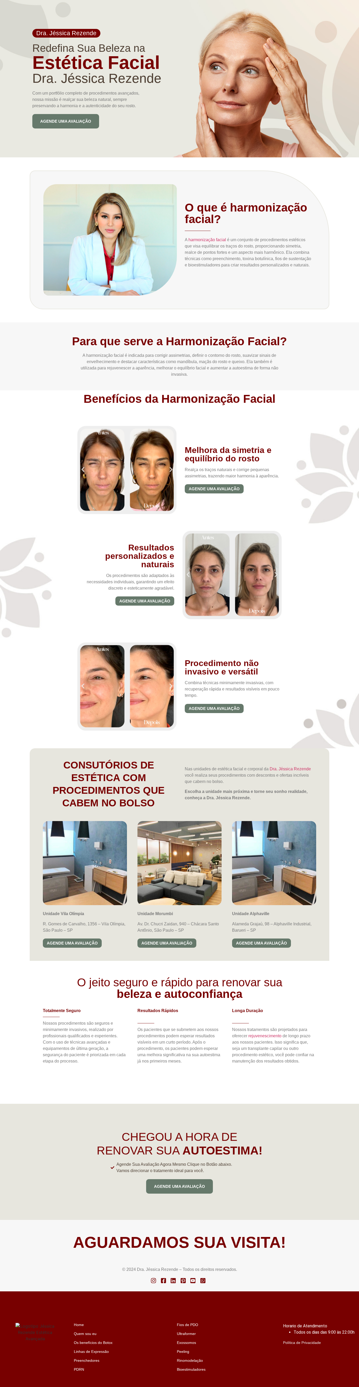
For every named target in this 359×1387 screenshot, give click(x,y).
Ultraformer (186, 1334)
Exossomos (186, 1342)
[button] (83, 469)
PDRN (79, 1369)
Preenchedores (86, 1360)
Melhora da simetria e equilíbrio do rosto (228, 454)
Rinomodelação (190, 1360)
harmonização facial (207, 240)
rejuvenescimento (264, 1036)
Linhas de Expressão (91, 1351)
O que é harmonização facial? (246, 213)
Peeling (183, 1351)
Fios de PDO (187, 1325)
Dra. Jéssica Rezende (66, 33)
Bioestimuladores (191, 1369)
